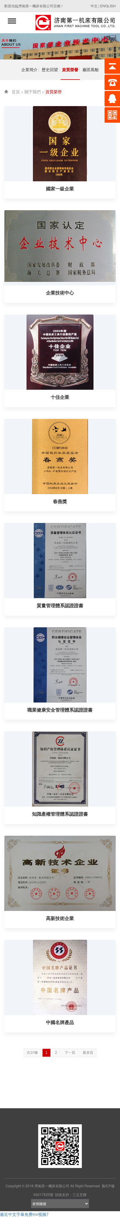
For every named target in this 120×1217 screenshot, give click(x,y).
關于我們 (32, 91)
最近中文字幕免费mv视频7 (24, 1214)
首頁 (16, 91)
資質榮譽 (70, 69)
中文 (94, 5)
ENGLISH (108, 5)
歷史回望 (50, 69)
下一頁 (70, 1053)
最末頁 (88, 1053)
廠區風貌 (90, 69)
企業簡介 (29, 69)
